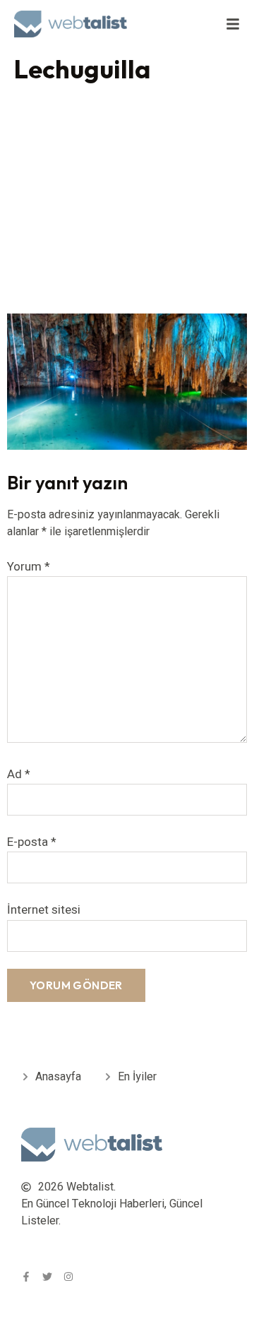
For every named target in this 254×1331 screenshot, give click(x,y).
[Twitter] (47, 1277)
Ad (18, 774)
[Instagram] (68, 1277)
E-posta (31, 842)
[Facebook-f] (26, 1277)
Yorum (28, 566)
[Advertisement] (127, 202)
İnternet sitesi (43, 910)
